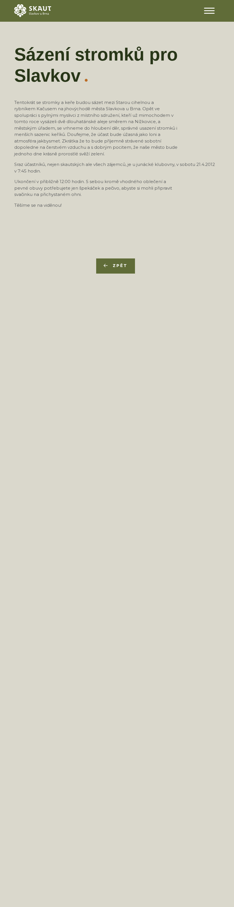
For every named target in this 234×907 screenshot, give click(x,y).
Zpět (120, 265)
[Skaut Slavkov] (32, 10)
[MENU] (209, 10)
